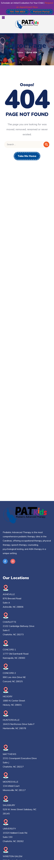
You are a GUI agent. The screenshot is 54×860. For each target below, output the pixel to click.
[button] (17, 11)
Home (20, 52)
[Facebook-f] (5, 561)
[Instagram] (12, 561)
